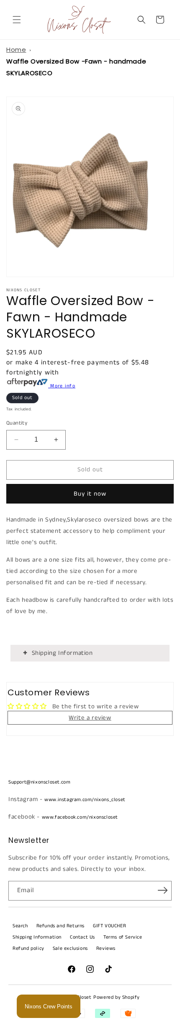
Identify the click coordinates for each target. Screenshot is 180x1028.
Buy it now (90, 493)
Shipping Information (62, 653)
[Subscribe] (162, 890)
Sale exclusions (70, 948)
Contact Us (82, 937)
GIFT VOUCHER (109, 925)
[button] (17, 19)
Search (20, 925)
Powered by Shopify (116, 997)
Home (16, 49)
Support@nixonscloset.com (39, 782)
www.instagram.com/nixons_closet (85, 799)
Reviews (106, 948)
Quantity (16, 423)
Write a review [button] (90, 717)
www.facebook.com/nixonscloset (80, 817)
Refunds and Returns (60, 925)
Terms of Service (122, 937)
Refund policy (28, 948)
